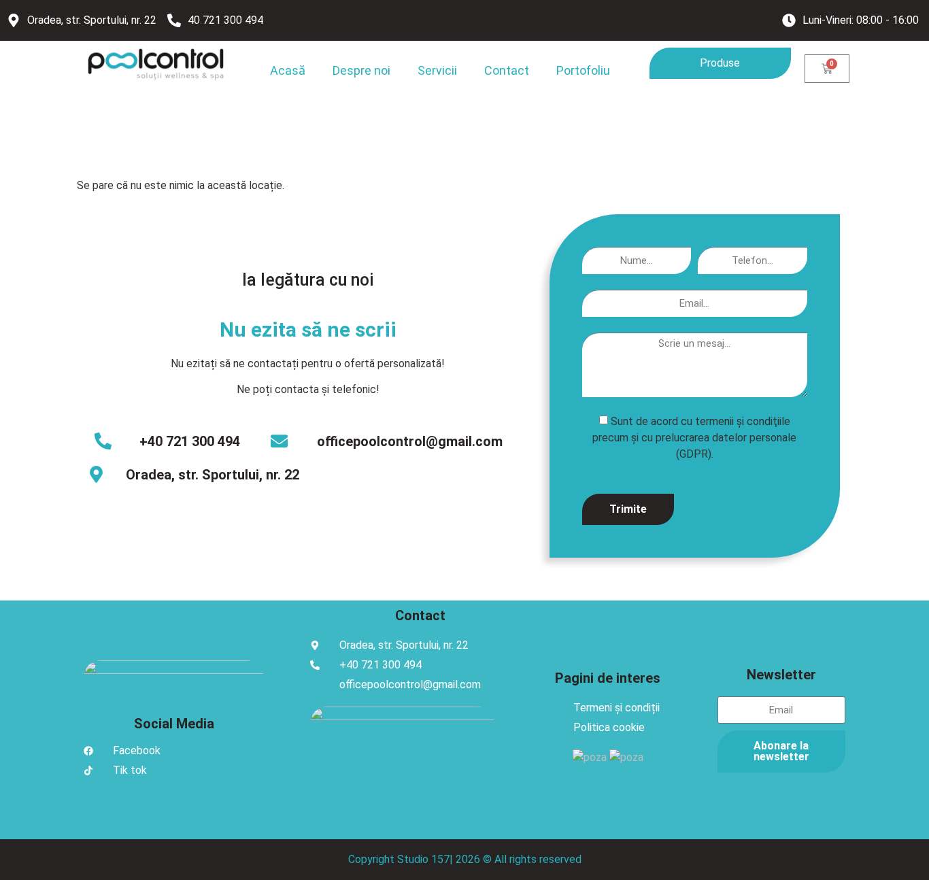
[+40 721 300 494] (103, 441)
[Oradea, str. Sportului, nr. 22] (96, 474)
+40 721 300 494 (189, 441)
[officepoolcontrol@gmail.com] (279, 441)
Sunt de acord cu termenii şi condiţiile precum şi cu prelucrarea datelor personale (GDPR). (694, 437)
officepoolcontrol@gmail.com (410, 441)
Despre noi (361, 70)
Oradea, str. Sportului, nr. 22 (212, 475)
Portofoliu (583, 70)
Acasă (287, 70)
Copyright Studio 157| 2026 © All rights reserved (464, 859)
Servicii (437, 70)
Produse (720, 62)
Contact (506, 70)
